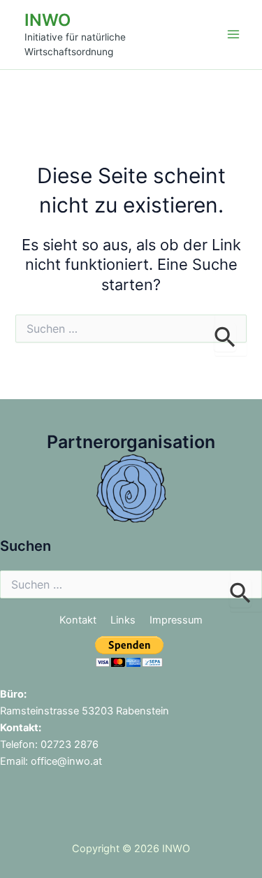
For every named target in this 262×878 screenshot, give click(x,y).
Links (123, 620)
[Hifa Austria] (131, 487)
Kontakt (77, 620)
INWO (47, 20)
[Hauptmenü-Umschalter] (233, 34)
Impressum (176, 620)
